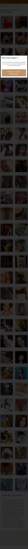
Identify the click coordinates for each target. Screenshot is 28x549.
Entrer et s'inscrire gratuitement (14, 73)
